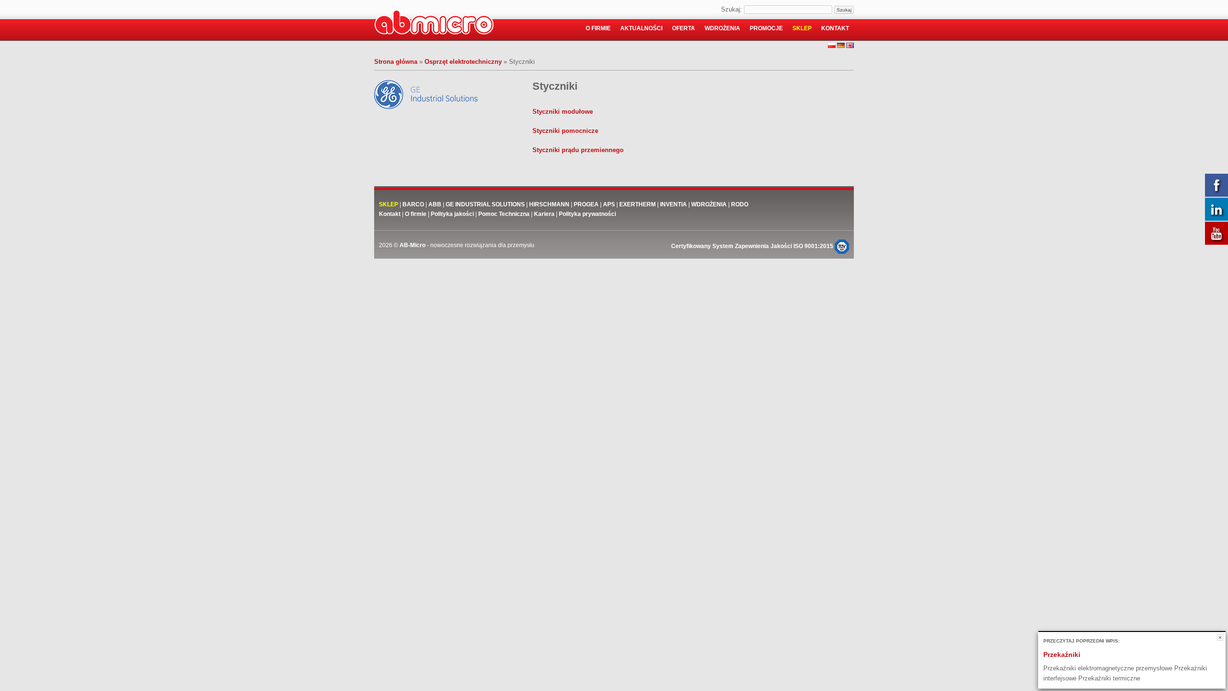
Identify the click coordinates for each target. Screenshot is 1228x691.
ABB (434, 204)
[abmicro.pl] (434, 24)
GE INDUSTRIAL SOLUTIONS (485, 204)
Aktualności (641, 28)
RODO (739, 204)
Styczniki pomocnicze (565, 130)
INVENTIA (673, 204)
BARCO (413, 204)
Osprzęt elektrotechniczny (463, 61)
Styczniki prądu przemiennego (578, 150)
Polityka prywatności (587, 214)
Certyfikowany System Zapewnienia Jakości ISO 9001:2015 (753, 246)
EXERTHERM (638, 204)
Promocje (766, 28)
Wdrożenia (722, 28)
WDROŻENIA (709, 204)
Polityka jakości (452, 214)
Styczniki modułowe (562, 111)
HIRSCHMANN (549, 204)
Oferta (683, 28)
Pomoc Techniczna (504, 214)
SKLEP (388, 204)
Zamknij (1220, 637)
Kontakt (835, 28)
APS (609, 204)
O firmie (598, 28)
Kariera (544, 214)
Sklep (802, 28)
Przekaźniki (1061, 654)
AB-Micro (412, 245)
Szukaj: (731, 9)
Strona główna (395, 61)
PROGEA (586, 204)
